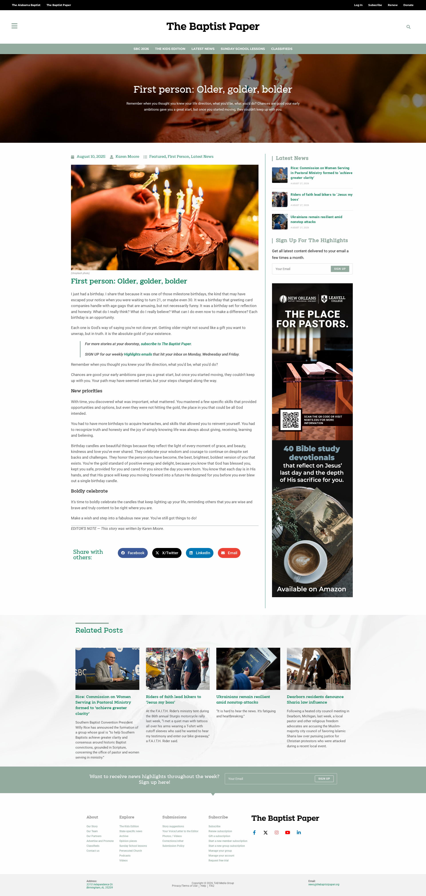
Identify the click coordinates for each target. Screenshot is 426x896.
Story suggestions (173, 826)
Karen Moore (127, 157)
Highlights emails (138, 354)
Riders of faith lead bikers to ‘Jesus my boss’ (322, 197)
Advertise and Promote (100, 841)
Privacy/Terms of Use (184, 885)
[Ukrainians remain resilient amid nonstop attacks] (280, 221)
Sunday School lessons (133, 845)
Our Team (92, 831)
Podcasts (124, 855)
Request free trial (219, 860)
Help (203, 885)
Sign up (340, 268)
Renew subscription (220, 831)
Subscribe (214, 826)
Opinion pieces (128, 841)
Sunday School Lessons (243, 49)
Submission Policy (173, 845)
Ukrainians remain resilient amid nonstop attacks (316, 219)
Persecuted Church (130, 850)
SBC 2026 (141, 49)
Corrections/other (172, 841)
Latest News (203, 49)
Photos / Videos (172, 836)
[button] (408, 27)
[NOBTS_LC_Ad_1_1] (312, 361)
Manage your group (220, 850)
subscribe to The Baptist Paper (166, 344)
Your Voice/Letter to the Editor (180, 831)
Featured (157, 157)
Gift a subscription (219, 836)
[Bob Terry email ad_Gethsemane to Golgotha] (312, 518)
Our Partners (94, 836)
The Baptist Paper (59, 5)
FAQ (211, 885)
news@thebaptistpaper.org (323, 884)
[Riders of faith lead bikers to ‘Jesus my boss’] (280, 199)
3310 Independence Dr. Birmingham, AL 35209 (100, 886)
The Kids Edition (170, 49)
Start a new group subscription (227, 845)
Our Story (92, 826)
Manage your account (221, 855)
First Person (178, 157)
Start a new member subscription (228, 841)
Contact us (93, 850)
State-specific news (130, 831)
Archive (123, 836)
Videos (123, 860)
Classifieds (281, 49)
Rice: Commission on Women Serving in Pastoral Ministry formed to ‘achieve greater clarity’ (321, 173)
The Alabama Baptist (26, 5)
